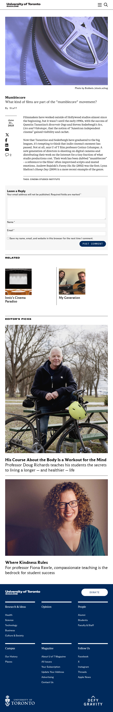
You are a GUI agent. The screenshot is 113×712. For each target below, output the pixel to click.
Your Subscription (50, 666)
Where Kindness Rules (26, 562)
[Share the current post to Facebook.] (6, 140)
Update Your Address (52, 671)
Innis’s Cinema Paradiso (15, 300)
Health (8, 614)
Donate (95, 592)
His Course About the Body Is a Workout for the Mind (55, 459)
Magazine (47, 648)
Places (8, 661)
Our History (11, 656)
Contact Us (47, 682)
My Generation (69, 298)
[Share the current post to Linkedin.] (6, 145)
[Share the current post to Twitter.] (7, 135)
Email (10, 230)
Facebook (83, 656)
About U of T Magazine (53, 656)
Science (9, 620)
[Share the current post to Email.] (7, 150)
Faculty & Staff (86, 625)
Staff (13, 108)
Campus (10, 648)
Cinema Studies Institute (45, 179)
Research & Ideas (15, 607)
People (82, 607)
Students (83, 620)
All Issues (46, 661)
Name (11, 222)
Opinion (46, 607)
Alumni (81, 614)
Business (10, 630)
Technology (11, 625)
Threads (82, 671)
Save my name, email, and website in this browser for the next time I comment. (51, 238)
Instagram (83, 666)
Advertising (47, 677)
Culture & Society (14, 635)
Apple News (84, 677)
